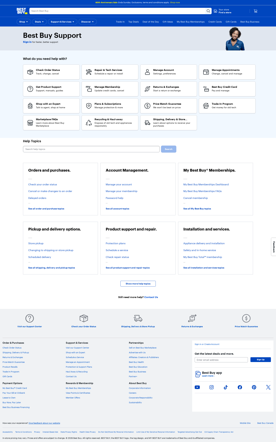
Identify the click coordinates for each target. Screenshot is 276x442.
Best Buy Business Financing (16, 407)
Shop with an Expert (75, 352)
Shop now (175, 2)
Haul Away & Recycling (77, 371)
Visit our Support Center (77, 347)
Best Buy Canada (265, 423)
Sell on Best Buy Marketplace (142, 347)
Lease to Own (9, 397)
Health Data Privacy (88, 432)
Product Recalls (10, 367)
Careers (132, 393)
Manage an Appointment (78, 362)
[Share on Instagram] (211, 387)
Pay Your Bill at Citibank (14, 393)
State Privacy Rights (69, 432)
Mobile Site (245, 423)
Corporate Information (140, 388)
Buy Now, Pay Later (12, 402)
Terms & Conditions (23, 432)
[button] (222, 11)
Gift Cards (7, 376)
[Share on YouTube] (197, 387)
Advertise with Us (137, 352)
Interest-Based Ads (50, 432)
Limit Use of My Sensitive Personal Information (155, 432)
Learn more (208, 376)
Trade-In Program (11, 371)
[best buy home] (22, 11)
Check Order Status (12, 347)
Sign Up (260, 359)
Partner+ (133, 376)
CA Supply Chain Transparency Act (218, 432)
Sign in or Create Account (207, 344)
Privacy (37, 432)
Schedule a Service (75, 357)
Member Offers (73, 397)
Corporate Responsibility (141, 397)
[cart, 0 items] (255, 11)
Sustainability (135, 402)
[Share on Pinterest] (254, 387)
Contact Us (71, 376)
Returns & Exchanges (13, 357)
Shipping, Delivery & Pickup (16, 352)
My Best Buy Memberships (78, 388)
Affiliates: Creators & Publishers (144, 357)
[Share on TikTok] (225, 387)
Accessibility (8, 432)
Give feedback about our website (44, 423)
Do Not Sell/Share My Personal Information (116, 432)
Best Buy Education (138, 367)
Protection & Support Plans (79, 367)
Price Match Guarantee (14, 362)
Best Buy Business (137, 371)
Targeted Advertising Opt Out (190, 432)
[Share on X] (268, 387)
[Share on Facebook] (239, 387)
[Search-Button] (208, 11)
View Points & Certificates (78, 393)
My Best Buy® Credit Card (15, 388)
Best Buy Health (136, 362)
